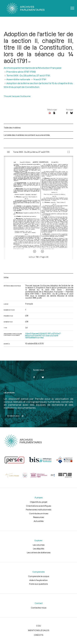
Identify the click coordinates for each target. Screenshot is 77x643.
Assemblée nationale (18, 79)
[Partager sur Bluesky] (71, 113)
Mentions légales (38, 630)
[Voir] (29, 60)
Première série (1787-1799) (21, 71)
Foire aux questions (38, 584)
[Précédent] (34, 251)
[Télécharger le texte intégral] (54, 113)
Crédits (38, 635)
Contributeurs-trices (38, 513)
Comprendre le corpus (38, 576)
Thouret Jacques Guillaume (17, 96)
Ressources (38, 517)
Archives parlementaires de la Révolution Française (32, 68)
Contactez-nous (38, 607)
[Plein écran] (69, 152)
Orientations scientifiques (38, 506)
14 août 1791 (39, 79)
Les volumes (38, 545)
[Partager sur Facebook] (66, 113)
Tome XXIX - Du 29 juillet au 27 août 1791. (28, 75)
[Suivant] (42, 251)
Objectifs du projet (38, 502)
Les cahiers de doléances (38, 552)
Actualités (39, 521)
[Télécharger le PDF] (50, 113)
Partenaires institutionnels (38, 509)
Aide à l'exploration (38, 580)
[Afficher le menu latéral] (8, 152)
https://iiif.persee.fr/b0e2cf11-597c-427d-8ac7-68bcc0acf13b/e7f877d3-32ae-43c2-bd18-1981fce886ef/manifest (43, 336)
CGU (38, 625)
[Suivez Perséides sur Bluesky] (43, 377)
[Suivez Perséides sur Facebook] (34, 377)
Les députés (38, 548)
